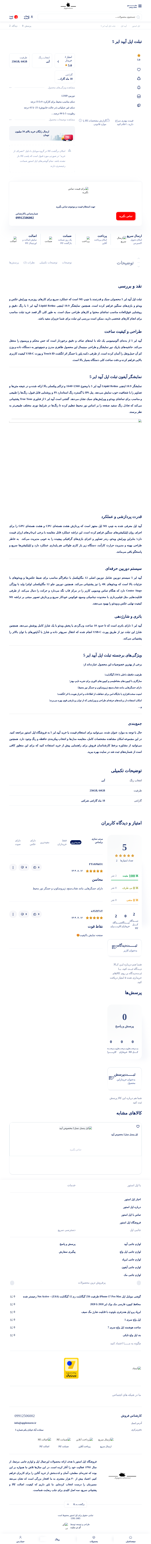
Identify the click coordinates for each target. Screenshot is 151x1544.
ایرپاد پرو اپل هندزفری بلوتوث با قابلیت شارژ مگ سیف (111, 1312)
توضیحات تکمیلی (48, 262)
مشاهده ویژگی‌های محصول (61, 87)
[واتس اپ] (139, 1401)
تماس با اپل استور (131, 1214)
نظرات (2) (29, 262)
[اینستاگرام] (11, 1401)
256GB (93, 790)
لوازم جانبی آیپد (132, 1244)
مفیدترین (44, 842)
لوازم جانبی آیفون (131, 1267)
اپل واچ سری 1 (132, 1319)
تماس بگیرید (125, 216)
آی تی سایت (75, 1527)
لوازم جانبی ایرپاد (131, 1259)
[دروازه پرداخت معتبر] (71, 1368)
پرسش (26, 26)
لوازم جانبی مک (132, 1275)
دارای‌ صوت (18, 842)
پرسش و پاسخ (68, 1244)
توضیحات (67, 262)
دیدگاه (13, 26)
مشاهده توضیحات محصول (62, 119)
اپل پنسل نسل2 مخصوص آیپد (124, 1134)
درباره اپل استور (132, 1207)
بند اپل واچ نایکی (132, 1335)
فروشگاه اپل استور (130, 1222)
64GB (102, 790)
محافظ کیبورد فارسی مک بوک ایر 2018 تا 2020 (115, 1304)
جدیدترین (75, 842)
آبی (103, 780)
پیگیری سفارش (67, 1251)
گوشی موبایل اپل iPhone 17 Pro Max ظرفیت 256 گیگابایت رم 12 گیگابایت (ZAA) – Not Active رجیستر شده (82, 1296)
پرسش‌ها (14, 262)
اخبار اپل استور (132, 1199)
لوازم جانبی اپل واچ (130, 1251)
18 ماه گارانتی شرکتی (93, 800)
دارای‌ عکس (33, 842)
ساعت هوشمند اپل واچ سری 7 (124, 1327)
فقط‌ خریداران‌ (62, 842)
